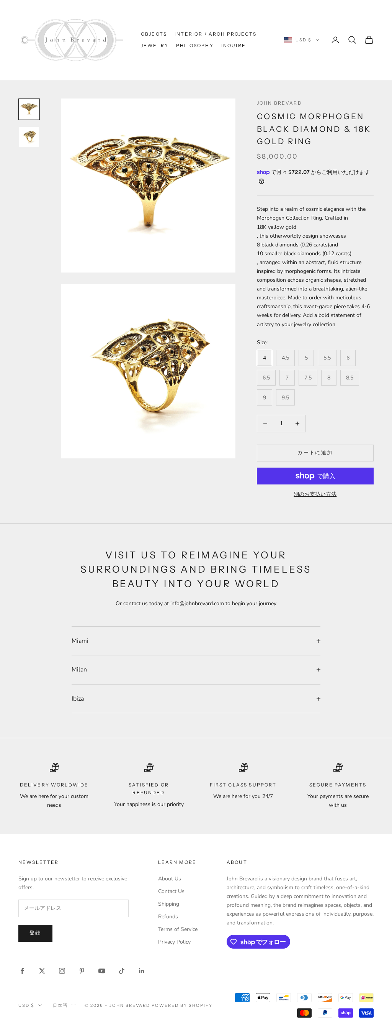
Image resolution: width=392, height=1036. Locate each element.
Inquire (233, 45)
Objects (154, 34)
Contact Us (171, 891)
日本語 (60, 1005)
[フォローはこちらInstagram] (62, 971)
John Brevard (279, 103)
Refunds (168, 916)
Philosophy (195, 45)
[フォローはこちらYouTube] (102, 971)
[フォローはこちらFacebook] (22, 971)
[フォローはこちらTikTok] (122, 971)
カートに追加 (315, 452)
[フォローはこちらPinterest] (82, 971)
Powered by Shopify (182, 1005)
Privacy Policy (174, 942)
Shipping (168, 904)
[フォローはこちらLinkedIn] (141, 971)
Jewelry (154, 45)
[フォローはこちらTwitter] (42, 971)
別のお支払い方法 (315, 494)
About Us (169, 878)
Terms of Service (178, 929)
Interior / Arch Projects (215, 34)
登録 (35, 932)
